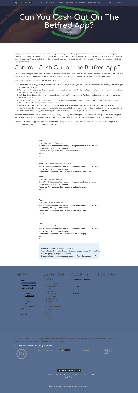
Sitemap (76, 293)
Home (39, 3)
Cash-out (17, 54)
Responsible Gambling (81, 280)
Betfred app (66, 56)
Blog (119, 3)
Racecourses (29, 296)
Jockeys (27, 298)
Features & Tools (95, 3)
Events (27, 293)
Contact (76, 286)
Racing (110, 3)
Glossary (24, 314)
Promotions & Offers (75, 3)
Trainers (28, 301)
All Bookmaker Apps (54, 3)
